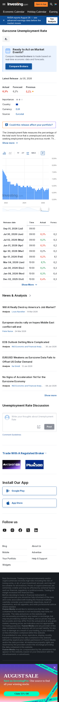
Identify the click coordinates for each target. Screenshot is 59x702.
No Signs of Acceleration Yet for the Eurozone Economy (24, 379)
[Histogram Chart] (4, 153)
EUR (18, 109)
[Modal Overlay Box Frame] (28, 683)
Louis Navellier (18, 312)
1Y (18, 153)
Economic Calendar (13, 11)
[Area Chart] (10, 153)
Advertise (36, 552)
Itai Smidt (16, 366)
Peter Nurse (7, 331)
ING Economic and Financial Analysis (28, 346)
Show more (8, 143)
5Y (28, 153)
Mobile (5, 552)
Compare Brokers (18, 66)
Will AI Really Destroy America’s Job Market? (29, 307)
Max (33, 153)
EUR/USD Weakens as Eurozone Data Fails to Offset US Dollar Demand (28, 359)
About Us (36, 546)
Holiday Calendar (36, 11)
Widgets (6, 564)
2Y (23, 153)
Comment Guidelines (11, 435)
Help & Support (39, 558)
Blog (4, 546)
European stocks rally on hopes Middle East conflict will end (28, 324)
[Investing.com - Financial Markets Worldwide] (18, 4)
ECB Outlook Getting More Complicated (25, 342)
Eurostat (20, 114)
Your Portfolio (9, 558)
